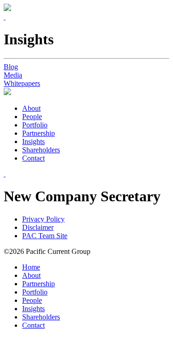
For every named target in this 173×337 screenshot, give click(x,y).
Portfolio (35, 125)
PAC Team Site (44, 236)
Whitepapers (22, 83)
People (32, 116)
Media (13, 75)
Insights (33, 141)
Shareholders (41, 150)
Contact (33, 158)
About (31, 108)
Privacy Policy (43, 219)
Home (31, 267)
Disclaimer (38, 227)
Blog (11, 67)
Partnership (38, 133)
